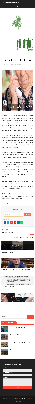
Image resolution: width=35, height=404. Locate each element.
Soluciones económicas (8, 286)
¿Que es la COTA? (15, 334)
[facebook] (13, 6)
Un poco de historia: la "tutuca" (20, 342)
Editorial (19, 64)
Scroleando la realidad (17, 327)
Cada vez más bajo (6, 304)
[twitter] (17, 6)
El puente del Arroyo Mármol (19, 350)
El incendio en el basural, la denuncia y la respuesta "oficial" (16, 270)
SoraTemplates (14, 398)
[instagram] (20, 6)
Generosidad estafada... (11, 2)
